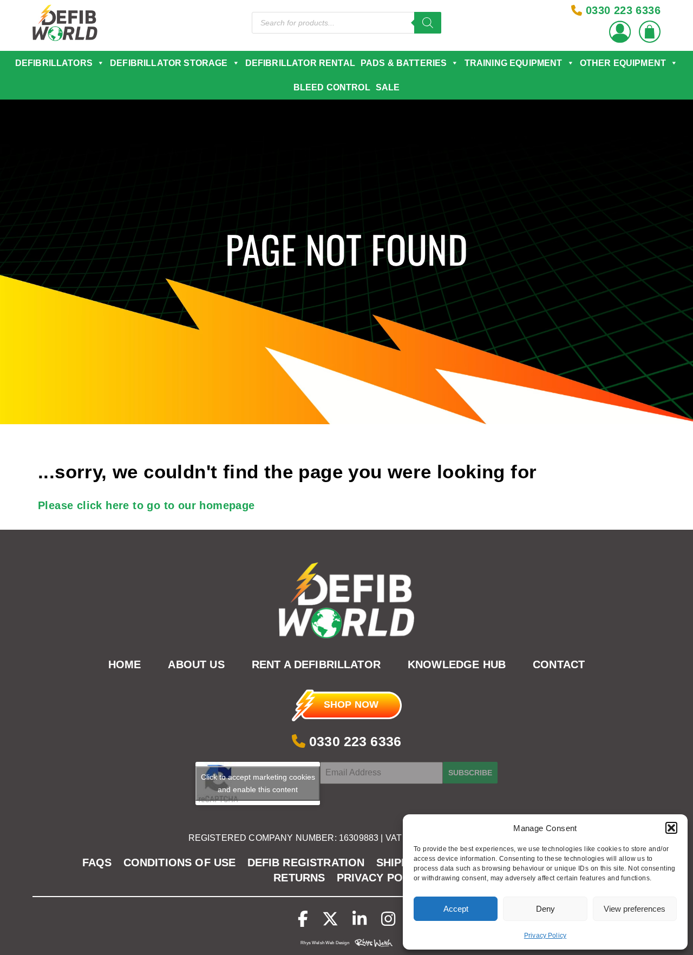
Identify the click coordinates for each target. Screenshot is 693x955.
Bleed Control (331, 87)
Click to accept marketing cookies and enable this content (258, 783)
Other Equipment (623, 63)
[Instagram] (388, 919)
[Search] (427, 23)
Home (124, 665)
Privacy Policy (545, 935)
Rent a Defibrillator (316, 665)
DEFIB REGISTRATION (306, 862)
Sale (388, 87)
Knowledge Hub (457, 665)
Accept (455, 908)
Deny (545, 908)
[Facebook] (303, 919)
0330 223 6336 (353, 741)
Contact (559, 665)
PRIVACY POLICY (382, 878)
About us (196, 665)
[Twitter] (330, 919)
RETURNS (299, 878)
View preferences (634, 908)
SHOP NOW (351, 704)
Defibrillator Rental (300, 63)
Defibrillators (54, 63)
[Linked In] (359, 919)
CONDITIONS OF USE (179, 862)
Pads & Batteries (404, 63)
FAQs (97, 862)
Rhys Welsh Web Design (324, 942)
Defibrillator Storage (168, 63)
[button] (671, 827)
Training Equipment (514, 63)
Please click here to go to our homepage (146, 505)
